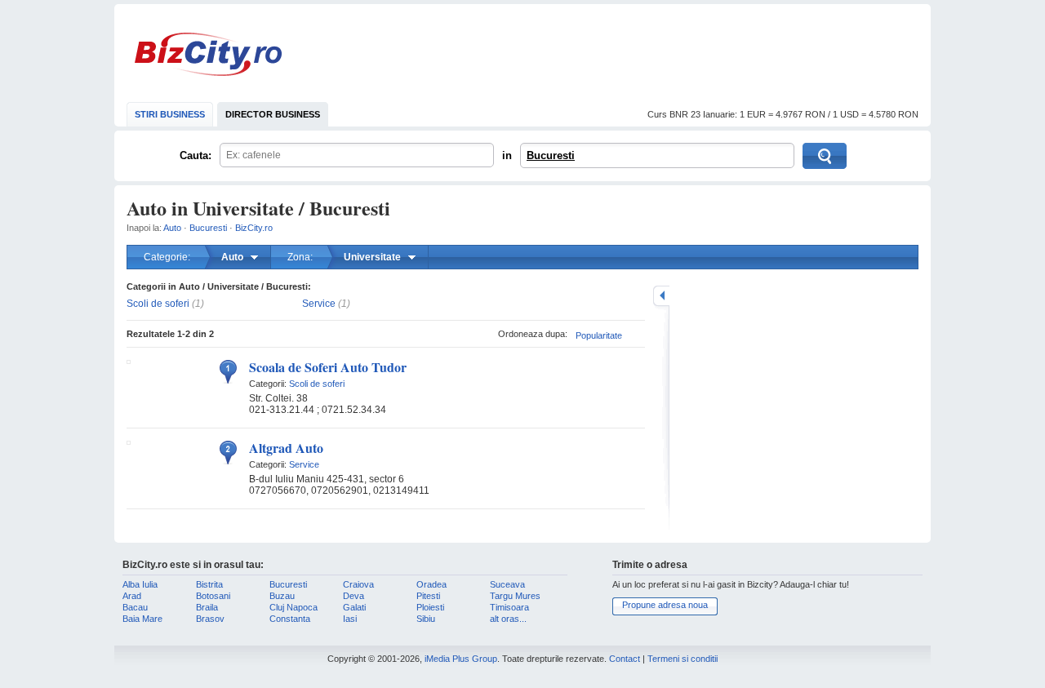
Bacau (135, 607)
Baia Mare (142, 619)
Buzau (282, 596)
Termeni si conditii (682, 659)
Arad (131, 596)
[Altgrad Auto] (129, 441)
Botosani (213, 596)
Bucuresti (551, 155)
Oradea (431, 584)
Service (319, 303)
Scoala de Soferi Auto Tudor (328, 366)
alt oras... (508, 619)
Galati (354, 607)
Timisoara (509, 607)
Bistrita (209, 584)
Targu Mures (515, 596)
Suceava (507, 584)
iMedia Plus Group (461, 659)
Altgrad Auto (286, 447)
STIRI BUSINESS (170, 114)
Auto (172, 228)
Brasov (210, 619)
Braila (207, 607)
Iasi (350, 619)
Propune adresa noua (665, 605)
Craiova (358, 584)
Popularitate (599, 335)
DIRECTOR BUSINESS (272, 114)
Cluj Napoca (293, 607)
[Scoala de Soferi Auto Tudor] (129, 360)
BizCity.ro (208, 54)
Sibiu (425, 619)
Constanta (289, 619)
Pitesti (428, 596)
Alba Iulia (140, 584)
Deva (353, 596)
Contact (624, 659)
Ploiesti (430, 607)
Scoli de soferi (158, 303)
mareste (661, 296)
